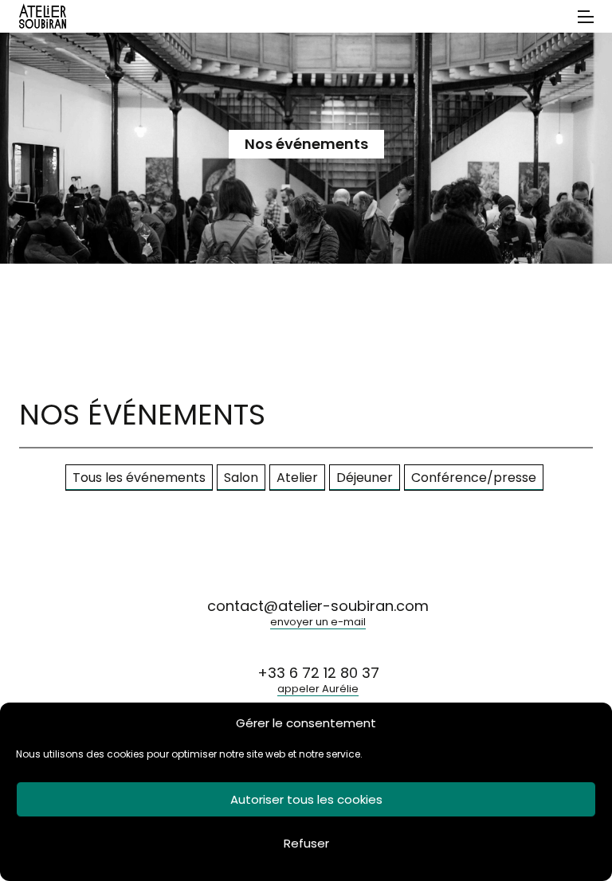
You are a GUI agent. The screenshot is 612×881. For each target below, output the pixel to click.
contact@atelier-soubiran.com (318, 614)
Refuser (306, 843)
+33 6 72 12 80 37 (318, 681)
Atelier (297, 477)
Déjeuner (364, 477)
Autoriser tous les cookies (306, 799)
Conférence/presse (473, 477)
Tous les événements (139, 477)
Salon (241, 477)
